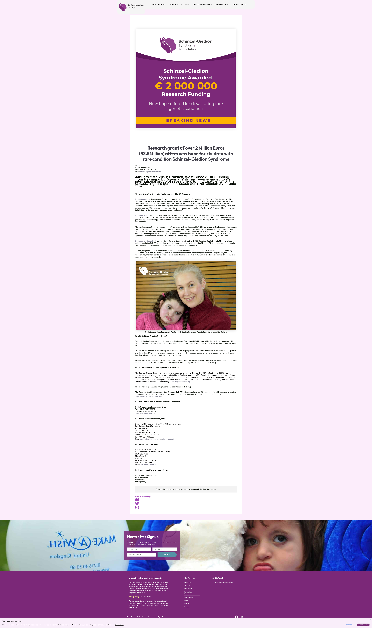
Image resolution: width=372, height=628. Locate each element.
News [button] (226, 4)
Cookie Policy (119, 625)
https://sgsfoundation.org (180, 382)
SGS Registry (218, 4)
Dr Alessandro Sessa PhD (145, 241)
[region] (186, 623)
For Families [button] (184, 4)
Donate (243, 4)
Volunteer (236, 4)
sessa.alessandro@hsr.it (150, 439)
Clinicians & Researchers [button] (201, 4)
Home (154, 4)
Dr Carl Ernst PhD (142, 215)
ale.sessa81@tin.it (169, 439)
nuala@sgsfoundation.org (150, 172)
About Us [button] (173, 4)
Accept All (363, 625)
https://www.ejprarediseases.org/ (148, 396)
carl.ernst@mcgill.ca (148, 465)
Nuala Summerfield (142, 199)
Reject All (349, 625)
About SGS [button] (161, 4)
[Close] (370, 619)
